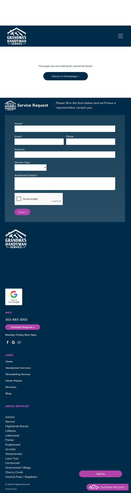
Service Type (22, 162)
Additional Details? (26, 175)
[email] (19, 342)
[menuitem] (23, 361)
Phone (69, 136)
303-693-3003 (16, 319)
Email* (18, 136)
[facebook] (7, 342)
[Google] (13, 342)
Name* (19, 123)
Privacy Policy (11, 489)
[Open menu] (120, 36)
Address (20, 149)
